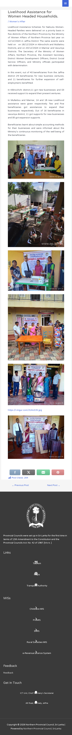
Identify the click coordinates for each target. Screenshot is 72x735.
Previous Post (20, 485)
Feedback (8, 672)
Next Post (53, 485)
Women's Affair (17, 21)
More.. (48, 542)
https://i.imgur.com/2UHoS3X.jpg (25, 410)
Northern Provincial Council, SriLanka (42, 728)
